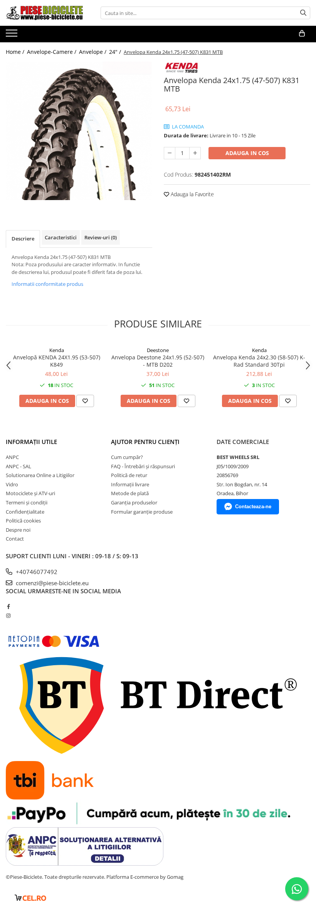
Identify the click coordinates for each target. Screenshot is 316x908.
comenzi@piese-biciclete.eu (51, 583)
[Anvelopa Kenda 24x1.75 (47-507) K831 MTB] (79, 131)
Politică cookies (23, 520)
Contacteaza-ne (253, 506)
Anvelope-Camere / (52, 51)
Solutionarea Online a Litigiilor (40, 475)
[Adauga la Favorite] (85, 401)
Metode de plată (130, 493)
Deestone (158, 350)
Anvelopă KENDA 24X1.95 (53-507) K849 (56, 361)
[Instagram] (8, 615)
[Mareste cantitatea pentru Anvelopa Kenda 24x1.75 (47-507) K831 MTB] (195, 153)
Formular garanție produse (142, 511)
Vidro (12, 484)
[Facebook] (8, 606)
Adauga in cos (247, 153)
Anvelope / (93, 51)
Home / (16, 51)
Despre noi (18, 529)
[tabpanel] (79, 131)
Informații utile (31, 442)
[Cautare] (303, 13)
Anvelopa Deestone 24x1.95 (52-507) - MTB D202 (157, 361)
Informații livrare (130, 484)
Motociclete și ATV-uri (30, 493)
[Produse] (12, 35)
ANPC (12, 457)
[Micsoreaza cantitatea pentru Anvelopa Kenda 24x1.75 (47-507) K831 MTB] (169, 153)
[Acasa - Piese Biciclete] (44, 13)
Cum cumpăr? (127, 457)
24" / (116, 51)
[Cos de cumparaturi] (302, 33)
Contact (15, 538)
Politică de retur (129, 475)
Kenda (56, 350)
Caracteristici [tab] (61, 237)
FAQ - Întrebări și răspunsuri (143, 466)
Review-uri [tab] (100, 237)
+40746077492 (35, 572)
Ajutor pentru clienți (145, 442)
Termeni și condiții (26, 502)
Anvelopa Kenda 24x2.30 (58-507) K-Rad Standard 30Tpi (259, 361)
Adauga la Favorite (191, 194)
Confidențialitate (25, 511)
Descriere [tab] (23, 238)
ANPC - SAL (18, 466)
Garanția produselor (134, 502)
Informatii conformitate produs (47, 283)
